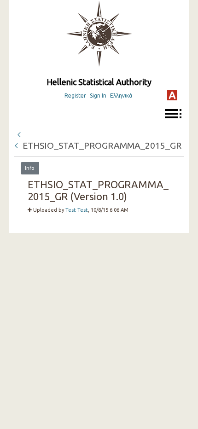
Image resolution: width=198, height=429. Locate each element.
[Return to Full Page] (19, 133)
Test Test (76, 210)
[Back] (17, 145)
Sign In (98, 96)
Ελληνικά (121, 96)
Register (75, 96)
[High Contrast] (172, 95)
